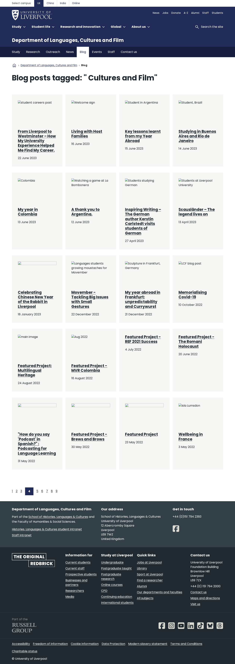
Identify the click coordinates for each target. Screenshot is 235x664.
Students (217, 13)
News (156, 13)
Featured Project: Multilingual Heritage (35, 370)
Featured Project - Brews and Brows (89, 437)
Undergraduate (112, 562)
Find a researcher (150, 580)
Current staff (75, 568)
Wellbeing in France (191, 437)
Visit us (195, 604)
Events (97, 52)
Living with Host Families (86, 134)
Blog (83, 52)
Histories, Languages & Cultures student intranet (47, 529)
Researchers (74, 591)
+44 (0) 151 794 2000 (205, 586)
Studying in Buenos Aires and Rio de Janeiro (197, 136)
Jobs (165, 13)
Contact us (129, 52)
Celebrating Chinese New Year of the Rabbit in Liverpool (35, 299)
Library (142, 568)
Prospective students (81, 574)
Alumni (195, 13)
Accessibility (21, 644)
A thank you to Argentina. (85, 212)
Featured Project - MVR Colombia (89, 368)
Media (69, 597)
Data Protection (113, 644)
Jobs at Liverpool (149, 562)
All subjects (145, 598)
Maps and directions (205, 598)
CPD (104, 591)
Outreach (53, 52)
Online (76, 3)
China (50, 3)
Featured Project (141, 434)
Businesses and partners (76, 582)
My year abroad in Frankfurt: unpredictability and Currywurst (142, 299)
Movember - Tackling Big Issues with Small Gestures (89, 299)
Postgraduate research (111, 576)
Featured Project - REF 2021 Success (143, 339)
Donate (176, 13)
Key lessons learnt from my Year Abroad (143, 136)
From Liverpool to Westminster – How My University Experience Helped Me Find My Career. (37, 141)
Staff (205, 13)
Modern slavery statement (147, 644)
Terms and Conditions (186, 644)
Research (33, 52)
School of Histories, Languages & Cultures (58, 517)
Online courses (112, 585)
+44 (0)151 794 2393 (187, 516)
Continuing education (116, 597)
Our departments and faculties (159, 592)
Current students (77, 562)
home (14, 65)
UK (38, 3)
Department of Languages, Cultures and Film (68, 40)
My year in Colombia (28, 212)
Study (16, 52)
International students (117, 602)
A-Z (186, 13)
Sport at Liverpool (150, 574)
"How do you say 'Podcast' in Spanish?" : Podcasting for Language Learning (37, 444)
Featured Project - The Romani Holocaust (196, 341)
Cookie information (85, 644)
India (63, 3)
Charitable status (24, 651)
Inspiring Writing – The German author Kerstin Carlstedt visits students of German (143, 221)
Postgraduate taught (116, 568)
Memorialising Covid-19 (193, 295)
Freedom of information (50, 644)
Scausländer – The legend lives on (197, 212)
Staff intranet (22, 535)
